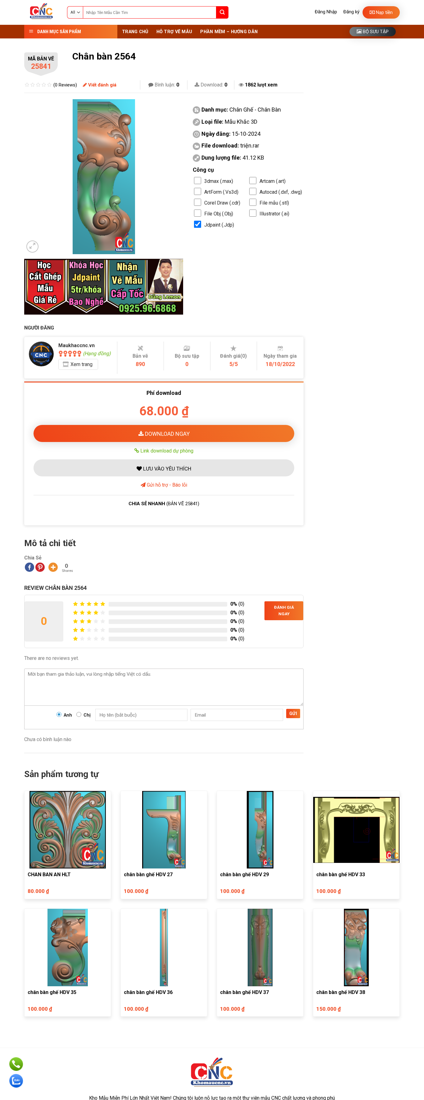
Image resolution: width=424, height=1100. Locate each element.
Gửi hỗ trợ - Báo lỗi (166, 485)
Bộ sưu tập (375, 31)
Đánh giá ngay (284, 610)
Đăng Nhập (326, 12)
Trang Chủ (135, 31)
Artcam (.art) (272, 181)
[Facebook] (29, 567)
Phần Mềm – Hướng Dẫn (229, 31)
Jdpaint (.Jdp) (219, 225)
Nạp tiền (384, 12)
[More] (53, 567)
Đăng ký (351, 12)
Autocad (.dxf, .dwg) (280, 192)
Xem (81, 364)
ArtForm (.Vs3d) (221, 192)
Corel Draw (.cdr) (222, 203)
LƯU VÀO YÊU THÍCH (166, 469)
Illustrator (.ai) (274, 214)
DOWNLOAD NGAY (167, 434)
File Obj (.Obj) (218, 214)
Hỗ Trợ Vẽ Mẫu (174, 31)
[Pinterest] (40, 567)
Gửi (293, 713)
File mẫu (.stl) (274, 203)
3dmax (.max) (218, 181)
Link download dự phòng (166, 450)
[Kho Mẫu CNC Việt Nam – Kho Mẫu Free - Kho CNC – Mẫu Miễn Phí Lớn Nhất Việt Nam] (41, 12)
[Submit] (222, 12)
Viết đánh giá (101, 85)
